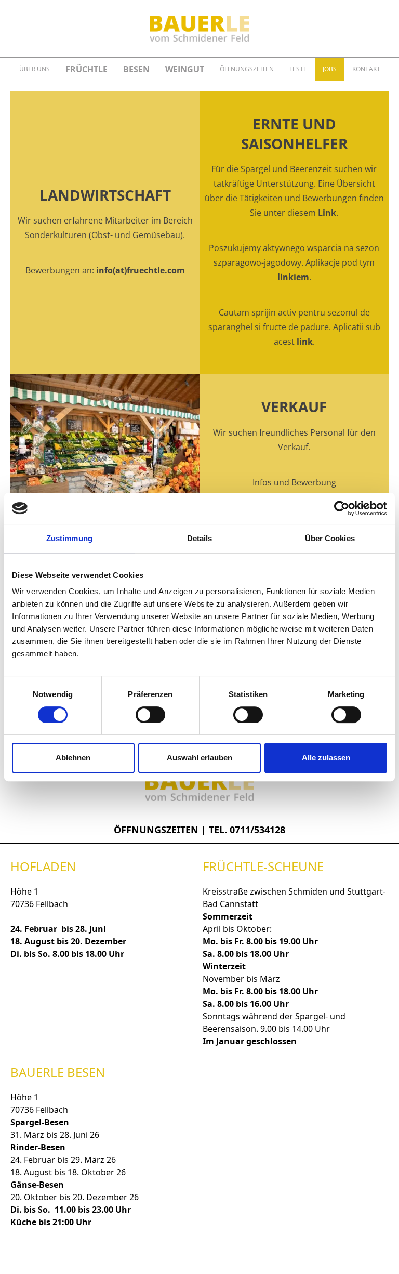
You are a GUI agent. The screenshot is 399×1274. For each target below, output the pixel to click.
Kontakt (366, 68)
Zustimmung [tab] (69, 538)
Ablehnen (73, 757)
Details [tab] (199, 538)
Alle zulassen (326, 757)
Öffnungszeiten (247, 68)
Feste (298, 68)
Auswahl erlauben (199, 757)
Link (327, 212)
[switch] (150, 714)
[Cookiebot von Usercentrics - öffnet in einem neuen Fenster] (341, 508)
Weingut (184, 69)
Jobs (330, 68)
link (305, 341)
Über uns (34, 68)
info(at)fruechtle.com (140, 270)
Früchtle (86, 69)
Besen (136, 69)
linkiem (293, 277)
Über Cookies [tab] (330, 538)
